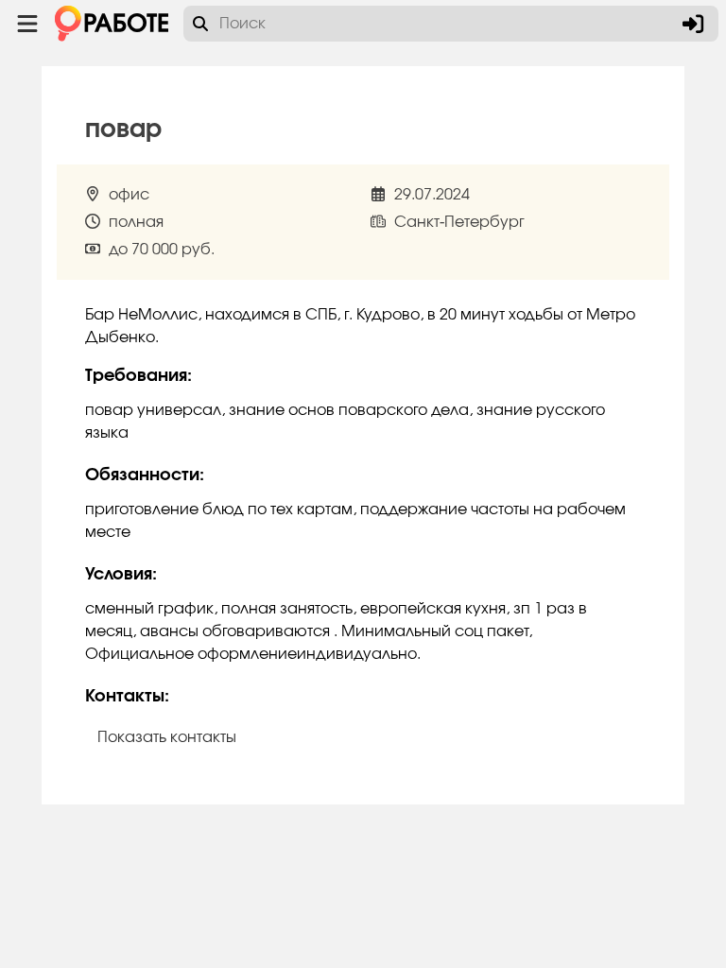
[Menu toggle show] (27, 23)
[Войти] (693, 23)
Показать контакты (166, 737)
